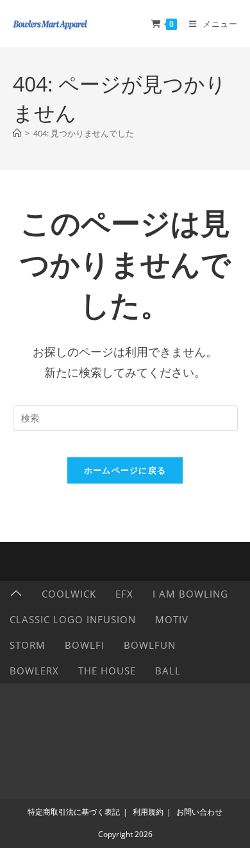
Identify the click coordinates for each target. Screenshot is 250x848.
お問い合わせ (199, 811)
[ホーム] (17, 133)
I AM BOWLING (190, 593)
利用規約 (148, 811)
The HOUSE (107, 670)
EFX (124, 593)
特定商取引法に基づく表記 (74, 811)
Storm (28, 645)
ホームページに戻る (125, 470)
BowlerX (34, 670)
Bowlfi (84, 645)
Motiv (171, 619)
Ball (168, 670)
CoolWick (69, 593)
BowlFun (150, 645)
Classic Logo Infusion (73, 619)
